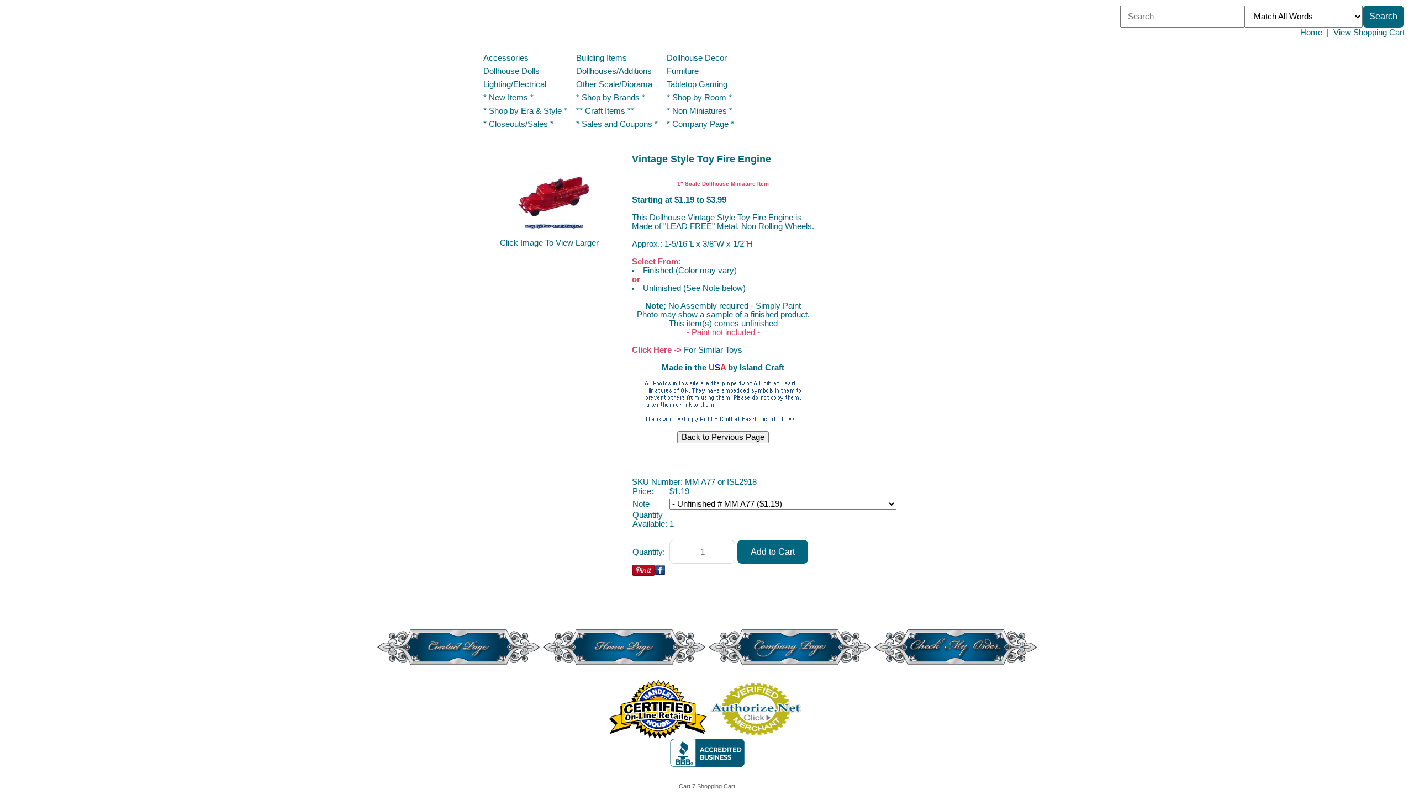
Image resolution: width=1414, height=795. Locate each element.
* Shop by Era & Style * (525, 111)
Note (641, 504)
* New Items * (508, 97)
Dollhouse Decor (697, 58)
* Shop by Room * (699, 97)
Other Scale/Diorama (614, 84)
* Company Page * (700, 124)
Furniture (683, 71)
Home (1311, 32)
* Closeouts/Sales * (518, 124)
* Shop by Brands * (610, 97)
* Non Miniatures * (699, 111)
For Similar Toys (713, 350)
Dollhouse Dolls (511, 71)
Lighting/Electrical (515, 84)
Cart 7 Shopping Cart (707, 786)
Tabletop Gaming (697, 84)
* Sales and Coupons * (617, 124)
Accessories (506, 58)
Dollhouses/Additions (614, 71)
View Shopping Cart (1369, 32)
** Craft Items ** (605, 111)
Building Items (601, 58)
